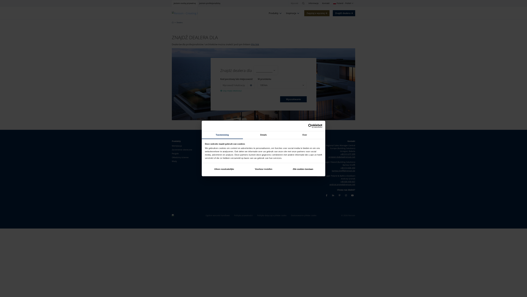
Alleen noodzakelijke (224, 169)
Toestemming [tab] (222, 135)
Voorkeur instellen (263, 169)
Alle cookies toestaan (303, 169)
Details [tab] (263, 135)
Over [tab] (304, 135)
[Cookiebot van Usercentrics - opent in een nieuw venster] (310, 126)
